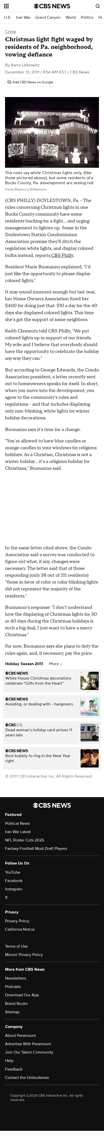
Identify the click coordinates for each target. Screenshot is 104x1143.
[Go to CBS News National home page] (52, 6)
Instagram (13, 889)
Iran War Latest (18, 832)
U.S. (7, 17)
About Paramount (20, 1036)
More (54, 663)
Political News (17, 823)
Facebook (13, 881)
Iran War (23, 17)
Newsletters (15, 978)
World (71, 17)
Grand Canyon (48, 17)
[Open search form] (97, 6)
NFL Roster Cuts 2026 (24, 840)
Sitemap (12, 1012)
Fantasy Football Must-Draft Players (36, 849)
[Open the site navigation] (19, 6)
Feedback (13, 1069)
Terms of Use (16, 946)
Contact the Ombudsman (27, 1078)
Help (9, 1061)
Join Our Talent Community (29, 1052)
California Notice (20, 929)
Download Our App (22, 995)
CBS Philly (61, 255)
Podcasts (13, 987)
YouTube (12, 872)
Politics (87, 17)
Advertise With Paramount (28, 1044)
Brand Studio (16, 1004)
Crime (10, 32)
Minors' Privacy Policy (24, 955)
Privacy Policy (17, 921)
